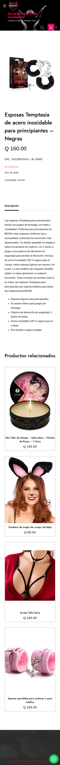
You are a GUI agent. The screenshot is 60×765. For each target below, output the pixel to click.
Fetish (21, 180)
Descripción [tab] (12, 206)
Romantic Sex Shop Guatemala (22, 15)
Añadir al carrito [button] (30, 394)
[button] (53, 758)
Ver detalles (30, 403)
